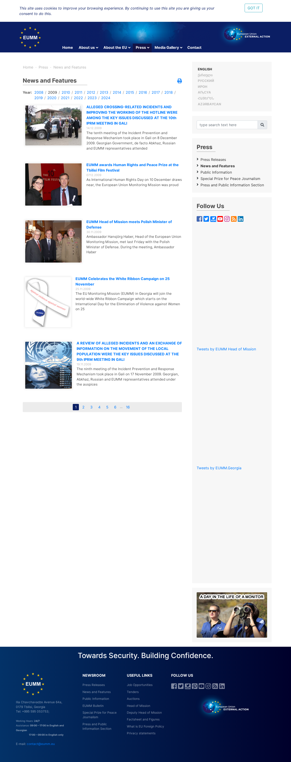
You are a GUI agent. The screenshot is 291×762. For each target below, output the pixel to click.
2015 (130, 92)
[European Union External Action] (223, 706)
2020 (51, 98)
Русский (206, 81)
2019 (38, 98)
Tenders (133, 692)
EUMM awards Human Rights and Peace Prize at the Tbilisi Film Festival (132, 167)
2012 (91, 92)
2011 (78, 92)
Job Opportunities (140, 685)
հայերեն (206, 98)
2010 (66, 92)
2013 (104, 92)
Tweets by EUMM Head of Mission (226, 349)
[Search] (262, 124)
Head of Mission (138, 706)
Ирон (202, 86)
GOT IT (254, 8)
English (205, 69)
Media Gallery (167, 47)
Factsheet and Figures (143, 719)
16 (128, 407)
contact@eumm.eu (41, 744)
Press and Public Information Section (232, 185)
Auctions (133, 699)
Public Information (216, 172)
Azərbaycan (209, 104)
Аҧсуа (204, 92)
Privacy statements (141, 733)
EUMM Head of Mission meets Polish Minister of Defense (129, 224)
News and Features (69, 67)
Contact (194, 47)
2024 (105, 98)
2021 (65, 98)
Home (67, 47)
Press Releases (213, 159)
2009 (52, 92)
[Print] (179, 81)
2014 (117, 92)
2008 (38, 92)
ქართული (205, 75)
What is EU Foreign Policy (145, 726)
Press (141, 47)
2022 (78, 98)
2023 (92, 98)
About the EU (115, 47)
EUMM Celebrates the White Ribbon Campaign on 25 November (122, 281)
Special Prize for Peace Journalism (230, 178)
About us (87, 47)
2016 (143, 92)
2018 (168, 92)
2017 (156, 92)
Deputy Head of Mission (144, 712)
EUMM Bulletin (93, 706)
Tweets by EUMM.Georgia (219, 468)
